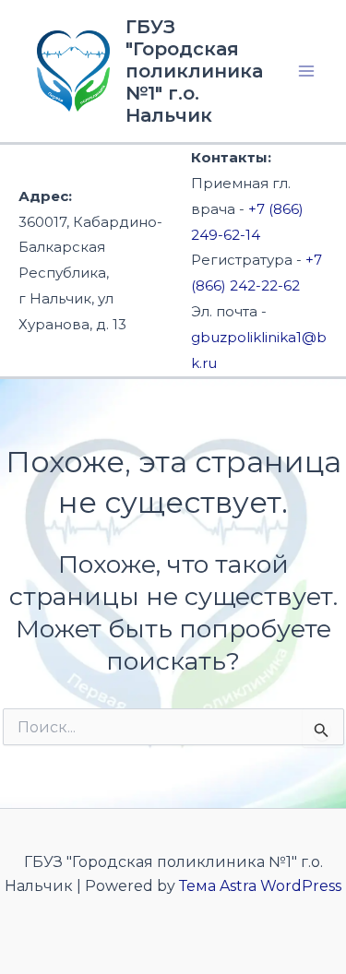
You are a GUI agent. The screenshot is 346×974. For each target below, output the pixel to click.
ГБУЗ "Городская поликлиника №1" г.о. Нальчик (194, 71)
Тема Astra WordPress (260, 886)
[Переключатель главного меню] (307, 71)
